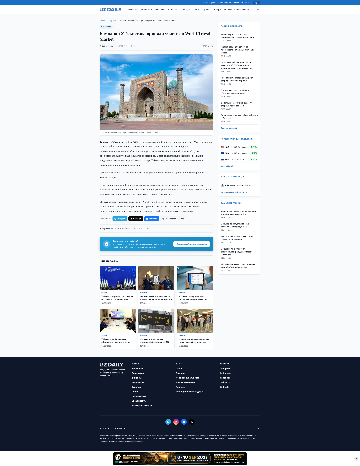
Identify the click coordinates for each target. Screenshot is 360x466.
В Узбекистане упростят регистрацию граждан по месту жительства (236, 252)
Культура (186, 9)
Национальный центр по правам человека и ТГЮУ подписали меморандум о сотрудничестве (236, 65)
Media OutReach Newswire (236, 9)
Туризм (206, 9)
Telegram (121, 218)
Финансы (159, 9)
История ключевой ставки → (234, 192)
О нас (179, 368)
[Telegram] (168, 422)
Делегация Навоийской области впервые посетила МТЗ (236, 104)
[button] (258, 9)
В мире (217, 9)
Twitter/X (137, 218)
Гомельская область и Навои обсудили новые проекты (235, 91)
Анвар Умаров (106, 46)
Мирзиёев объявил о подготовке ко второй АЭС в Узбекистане (238, 265)
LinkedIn (224, 387)
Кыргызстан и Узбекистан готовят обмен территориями (237, 238)
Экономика (146, 9)
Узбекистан (132, 9)
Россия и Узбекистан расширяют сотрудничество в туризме (237, 79)
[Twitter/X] (192, 422)
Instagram (225, 373)
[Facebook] (184, 422)
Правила (180, 373)
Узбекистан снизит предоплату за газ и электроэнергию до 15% (239, 212)
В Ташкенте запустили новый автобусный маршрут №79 (235, 225)
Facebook (153, 218)
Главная (103, 20)
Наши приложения (185, 382)
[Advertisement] (180, 458)
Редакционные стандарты (190, 391)
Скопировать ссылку (174, 219)
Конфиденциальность (187, 377)
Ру (256, 2)
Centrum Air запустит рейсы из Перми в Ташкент (239, 116)
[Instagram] (176, 422)
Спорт (197, 9)
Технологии (172, 9)
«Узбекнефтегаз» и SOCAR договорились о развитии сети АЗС (238, 36)
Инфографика (209, 2)
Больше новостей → (230, 128)
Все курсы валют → (230, 166)
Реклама (180, 387)
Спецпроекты (224, 2)
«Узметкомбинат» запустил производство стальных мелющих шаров (238, 50)
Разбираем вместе (242, 2)
